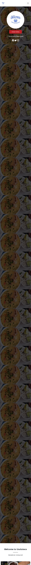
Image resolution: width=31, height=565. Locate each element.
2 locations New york (15, 36)
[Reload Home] (3, 3)
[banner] (15, 274)
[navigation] (15, 3)
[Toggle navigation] (28, 3)
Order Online (15, 32)
